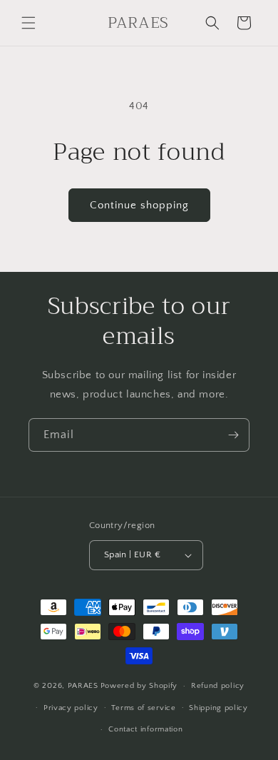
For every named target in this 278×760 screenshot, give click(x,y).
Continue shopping (139, 205)
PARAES (83, 686)
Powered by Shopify (139, 686)
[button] (28, 23)
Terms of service (143, 708)
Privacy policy (70, 708)
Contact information (145, 729)
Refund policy (217, 686)
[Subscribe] (233, 435)
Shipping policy (218, 708)
